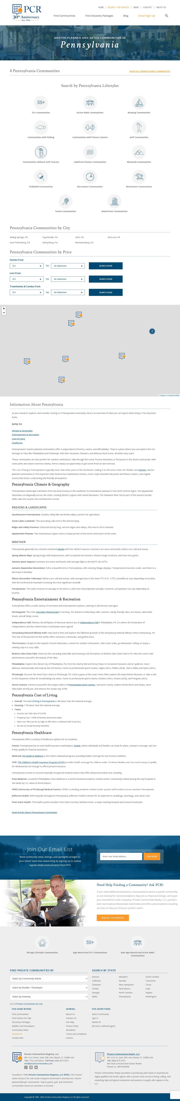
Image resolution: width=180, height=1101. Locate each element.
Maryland (123, 976)
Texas (148, 984)
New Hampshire (126, 984)
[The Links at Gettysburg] (62, 380)
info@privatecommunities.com (38, 1063)
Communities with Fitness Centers (90, 137)
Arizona (95, 976)
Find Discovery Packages (99, 15)
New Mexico (124, 988)
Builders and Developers (23, 1026)
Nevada (122, 980)
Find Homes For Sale (21, 1018)
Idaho (94, 996)
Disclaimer (71, 1030)
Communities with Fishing (41, 137)
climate (61, 549)
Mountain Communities (139, 161)
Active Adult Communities (90, 112)
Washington (151, 996)
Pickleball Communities (41, 186)
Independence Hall (89, 622)
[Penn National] (27, 361)
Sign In (95, 1018)
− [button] (4, 313)
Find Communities (64, 15)
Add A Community (100, 1014)
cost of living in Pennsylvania (41, 701)
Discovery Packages (21, 1022)
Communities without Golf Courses (41, 161)
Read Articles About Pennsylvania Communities (34, 812)
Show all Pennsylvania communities (149, 71)
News (136, 7)
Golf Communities (139, 137)
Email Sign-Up (147, 15)
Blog (125, 15)
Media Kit (96, 1022)
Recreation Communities (90, 186)
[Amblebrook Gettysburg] (66, 359)
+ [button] (4, 308)
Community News (20, 1030)
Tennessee (151, 980)
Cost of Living (18, 438)
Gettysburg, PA (50, 242)
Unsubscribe (17, 1038)
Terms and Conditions (76, 1034)
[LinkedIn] (36, 1067)
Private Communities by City (29, 1004)
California (96, 980)
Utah (148, 988)
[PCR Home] (18, 1057)
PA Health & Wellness (32, 755)
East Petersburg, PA (20, 242)
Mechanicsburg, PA (84, 242)
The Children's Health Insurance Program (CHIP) (41, 762)
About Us (161, 7)
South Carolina (152, 976)
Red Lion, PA (114, 237)
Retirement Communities (139, 186)
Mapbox (163, 395)
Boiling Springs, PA (19, 237)
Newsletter (17, 1034)
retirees (142, 469)
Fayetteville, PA (50, 237)
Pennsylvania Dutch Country (81, 684)
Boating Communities (139, 112)
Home (101, 7)
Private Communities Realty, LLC (123, 1054)
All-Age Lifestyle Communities (42, 952)
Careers (69, 1038)
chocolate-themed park (47, 612)
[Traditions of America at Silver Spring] (79, 315)
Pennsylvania (125, 996)
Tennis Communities (65, 211)
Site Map (70, 1022)
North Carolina (125, 992)
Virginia (149, 992)
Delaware (96, 984)
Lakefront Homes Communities (90, 161)
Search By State (104, 970)
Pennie (77, 745)
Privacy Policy (72, 1026)
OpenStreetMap (173, 395)
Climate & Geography (22, 430)
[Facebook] (26, 1067)
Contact (147, 7)
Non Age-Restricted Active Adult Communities (137, 954)
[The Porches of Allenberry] (71, 323)
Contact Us (71, 1018)
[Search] (166, 16)
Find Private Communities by (32, 970)
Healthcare (17, 442)
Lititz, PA (79, 237)
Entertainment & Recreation (25, 434)
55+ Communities (41, 106)
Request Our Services (118, 7)
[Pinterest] (31, 1067)
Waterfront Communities (115, 211)
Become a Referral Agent (103, 1026)
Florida (95, 988)
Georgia (95, 992)
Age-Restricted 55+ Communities (90, 946)
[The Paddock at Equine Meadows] (122, 356)
